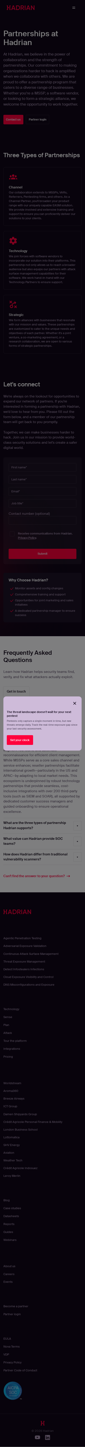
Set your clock (19, 740)
